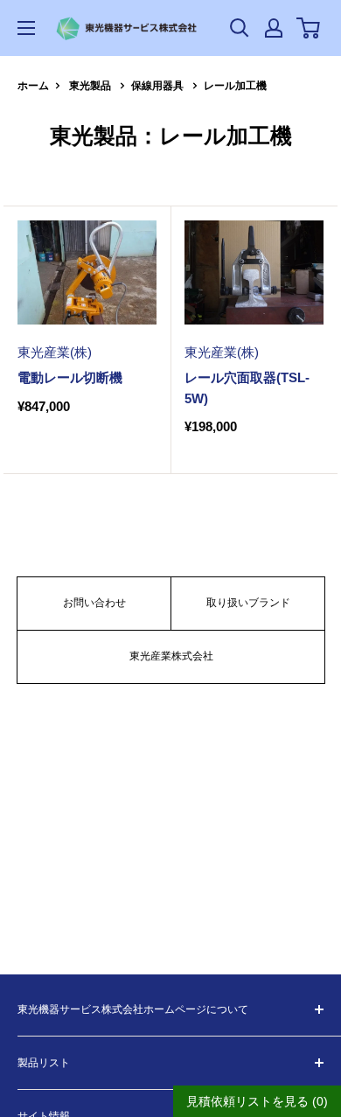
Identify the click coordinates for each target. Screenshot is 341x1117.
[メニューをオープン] (26, 28)
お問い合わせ (94, 603)
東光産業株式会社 (171, 656)
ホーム (33, 86)
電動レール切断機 (69, 377)
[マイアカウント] (273, 28)
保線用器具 (157, 86)
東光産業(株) (54, 352)
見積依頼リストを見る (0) (257, 1101)
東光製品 (90, 86)
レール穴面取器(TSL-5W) (247, 387)
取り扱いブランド (248, 603)
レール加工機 (235, 86)
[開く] (239, 28)
